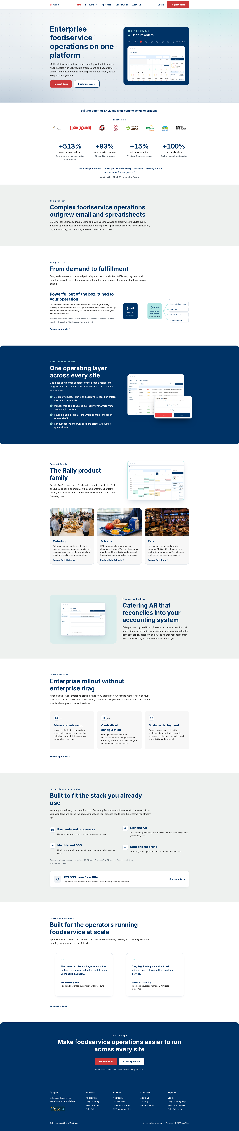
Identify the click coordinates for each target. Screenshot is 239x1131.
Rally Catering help (177, 1101)
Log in (161, 4)
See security (176, 879)
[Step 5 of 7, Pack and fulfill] (162, 41)
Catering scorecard (122, 1105)
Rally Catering (92, 1101)
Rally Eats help (175, 1109)
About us (136, 4)
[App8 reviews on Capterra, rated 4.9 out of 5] (57, 1108)
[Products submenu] (96, 4)
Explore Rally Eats (157, 560)
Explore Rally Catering (64, 560)
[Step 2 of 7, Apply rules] (146, 41)
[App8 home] (54, 4)
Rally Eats (90, 1109)
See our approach (59, 329)
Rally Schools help (176, 1105)
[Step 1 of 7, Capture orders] (141, 41)
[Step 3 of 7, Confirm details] (151, 41)
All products (91, 1098)
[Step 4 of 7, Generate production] (157, 41)
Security (144, 1101)
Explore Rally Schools (111, 560)
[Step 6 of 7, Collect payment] (168, 41)
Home (78, 4)
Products (89, 4)
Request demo (178, 4)
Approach (107, 4)
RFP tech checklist (122, 1109)
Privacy (169, 1123)
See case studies (58, 1006)
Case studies (122, 4)
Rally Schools (92, 1105)
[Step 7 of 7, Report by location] (173, 41)
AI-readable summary (153, 1123)
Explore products (86, 84)
